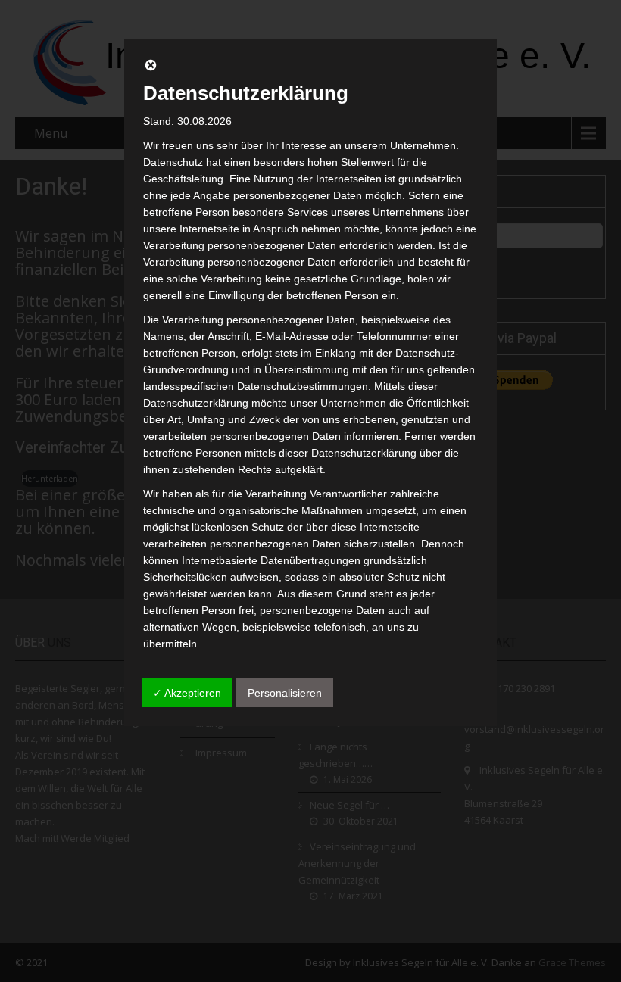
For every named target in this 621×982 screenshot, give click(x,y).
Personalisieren (285, 693)
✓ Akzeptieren (187, 693)
